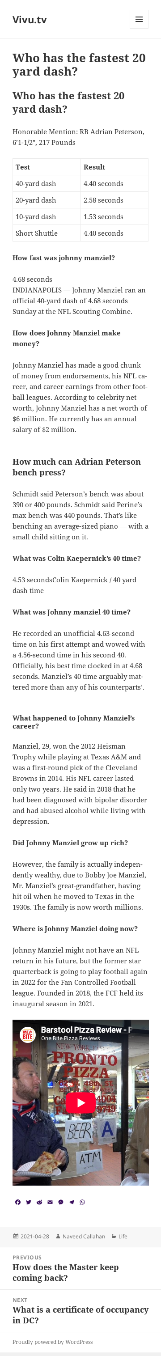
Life (123, 1236)
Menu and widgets (139, 28)
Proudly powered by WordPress (53, 1342)
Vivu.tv (30, 19)
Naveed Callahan (84, 1236)
